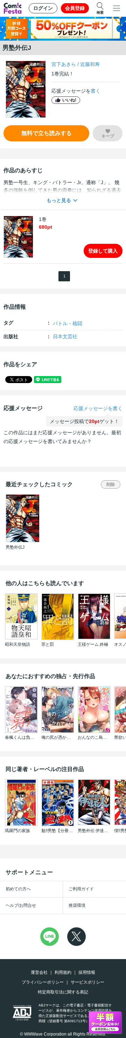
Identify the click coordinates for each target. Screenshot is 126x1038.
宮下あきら (63, 64)
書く (95, 91)
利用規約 (63, 972)
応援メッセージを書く (98, 408)
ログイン (43, 8)
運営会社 (39, 972)
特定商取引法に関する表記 (63, 992)
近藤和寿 (90, 64)
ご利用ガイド (81, 888)
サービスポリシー (87, 982)
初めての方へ (18, 888)
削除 (110, 484)
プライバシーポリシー (43, 982)
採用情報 (86, 972)
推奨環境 (77, 905)
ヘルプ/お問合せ (21, 905)
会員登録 (75, 8)
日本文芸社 (65, 336)
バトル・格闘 (67, 323)
